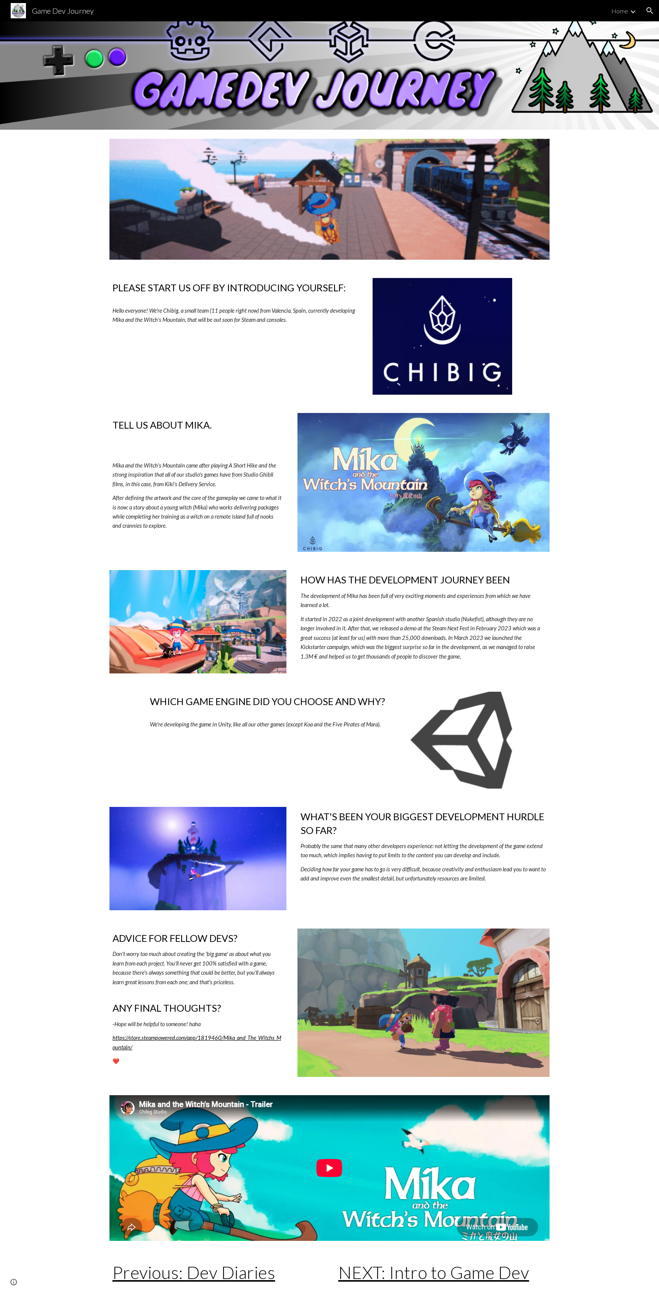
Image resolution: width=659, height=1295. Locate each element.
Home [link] (619, 10)
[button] (650, 11)
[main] (235, 303)
